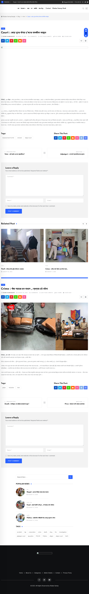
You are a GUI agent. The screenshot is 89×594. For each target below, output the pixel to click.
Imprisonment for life (8, 138)
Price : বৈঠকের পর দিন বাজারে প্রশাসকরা (74, 404)
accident (19, 532)
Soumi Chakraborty (9, 36)
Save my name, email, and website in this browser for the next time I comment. (31, 206)
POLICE (38, 536)
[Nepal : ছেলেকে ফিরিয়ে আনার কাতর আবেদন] (20, 492)
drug (51, 532)
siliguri (51, 536)
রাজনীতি (35, 8)
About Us (28, 573)
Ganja (3, 387)
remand (19, 138)
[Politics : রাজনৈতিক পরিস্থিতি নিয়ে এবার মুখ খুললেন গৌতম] (20, 517)
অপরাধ (2, 265)
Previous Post (11, 151)
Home (21, 573)
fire (56, 532)
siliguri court (28, 138)
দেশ (31, 8)
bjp (25, 532)
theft (66, 536)
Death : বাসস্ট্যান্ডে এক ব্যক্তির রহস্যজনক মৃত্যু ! (17, 404)
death (45, 532)
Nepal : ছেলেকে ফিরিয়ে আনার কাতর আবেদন (38, 492)
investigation (62, 532)
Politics (45, 536)
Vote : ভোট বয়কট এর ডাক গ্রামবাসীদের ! (15, 154)
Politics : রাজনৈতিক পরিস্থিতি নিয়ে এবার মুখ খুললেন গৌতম (41, 518)
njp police (30, 536)
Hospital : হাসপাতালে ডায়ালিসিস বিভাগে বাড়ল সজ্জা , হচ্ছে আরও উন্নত (26, 2)
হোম (18, 8)
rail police (11, 387)
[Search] (83, 8)
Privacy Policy (67, 573)
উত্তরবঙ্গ (23, 8)
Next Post (79, 152)
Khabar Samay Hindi (59, 8)
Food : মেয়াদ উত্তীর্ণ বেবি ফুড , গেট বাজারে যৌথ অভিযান (40, 505)
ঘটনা (27, 489)
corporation (32, 532)
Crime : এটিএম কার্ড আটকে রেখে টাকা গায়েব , (56, 269)
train (18, 387)
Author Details (48, 573)
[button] (83, 223)
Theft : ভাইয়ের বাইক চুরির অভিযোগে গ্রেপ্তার (12, 269)
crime (39, 532)
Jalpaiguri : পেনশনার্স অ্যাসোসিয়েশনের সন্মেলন (72, 154)
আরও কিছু (41, 8)
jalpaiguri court (21, 536)
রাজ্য (28, 8)
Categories (37, 573)
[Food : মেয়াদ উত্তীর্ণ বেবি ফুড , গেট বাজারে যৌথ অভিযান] (20, 504)
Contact (48, 8)
